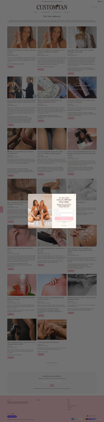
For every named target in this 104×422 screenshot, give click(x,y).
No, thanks (64, 225)
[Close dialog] (74, 195)
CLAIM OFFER (64, 218)
